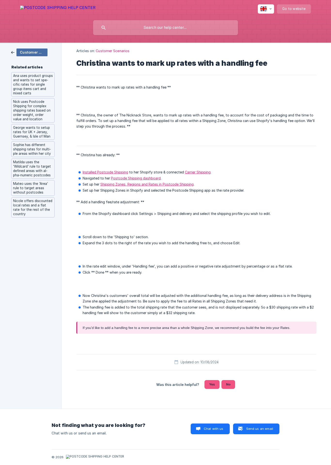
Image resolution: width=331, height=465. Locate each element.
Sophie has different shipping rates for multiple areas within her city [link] (32, 149)
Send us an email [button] (259, 429)
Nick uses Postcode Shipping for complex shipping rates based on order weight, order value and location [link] (32, 110)
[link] (29, 52)
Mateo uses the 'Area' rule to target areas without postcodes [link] (30, 188)
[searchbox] (165, 27)
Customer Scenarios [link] (112, 51)
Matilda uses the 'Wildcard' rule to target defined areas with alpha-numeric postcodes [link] (32, 168)
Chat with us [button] (213, 429)
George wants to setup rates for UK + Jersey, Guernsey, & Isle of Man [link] (31, 132)
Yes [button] (212, 384)
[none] (57, 8)
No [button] (228, 384)
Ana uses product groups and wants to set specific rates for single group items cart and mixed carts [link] (33, 84)
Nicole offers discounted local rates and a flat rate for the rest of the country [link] (32, 207)
